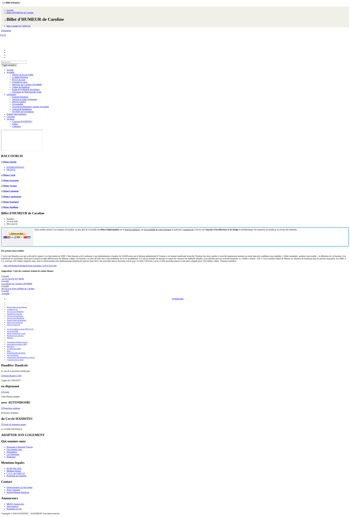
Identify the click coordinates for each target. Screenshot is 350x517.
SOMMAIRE (178, 299)
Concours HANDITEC (22, 121)
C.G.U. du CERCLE (16, 473)
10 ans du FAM (12, 331)
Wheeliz (10, 338)
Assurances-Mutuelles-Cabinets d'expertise (30, 107)
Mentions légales (14, 471)
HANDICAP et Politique (23, 111)
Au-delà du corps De (14, 314)
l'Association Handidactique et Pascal (21, 357)
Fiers (9, 351)
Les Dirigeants (13, 454)
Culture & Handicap (21, 87)
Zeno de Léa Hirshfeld (15, 312)
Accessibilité (17, 104)
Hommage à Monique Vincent (20, 447)
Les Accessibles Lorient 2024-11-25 (20, 329)
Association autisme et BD (17, 344)
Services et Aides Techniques (24, 99)
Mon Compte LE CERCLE (18, 26)
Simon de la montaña (15, 322)
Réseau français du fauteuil (17, 307)
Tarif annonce (12, 506)
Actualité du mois (19, 82)
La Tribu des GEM (14, 349)
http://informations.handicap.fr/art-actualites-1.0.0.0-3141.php (30, 266)
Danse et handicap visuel (16, 333)
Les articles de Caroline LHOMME (16, 284)
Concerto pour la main (15, 360)
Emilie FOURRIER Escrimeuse (26, 89)
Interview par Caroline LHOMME (27, 84)
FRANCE (11, 170)
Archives (10, 119)
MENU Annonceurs (15, 504)
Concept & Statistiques (22, 109)
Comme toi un (12, 309)
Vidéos (15, 124)
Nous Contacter (13, 490)
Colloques (16, 126)
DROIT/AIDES (19, 102)
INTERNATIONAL (15, 167)
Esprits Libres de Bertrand (16, 320)
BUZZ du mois (18, 80)
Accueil (10, 10)
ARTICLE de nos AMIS (22, 75)
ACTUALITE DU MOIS (12, 279)
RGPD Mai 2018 (14, 468)
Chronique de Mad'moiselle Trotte (26, 92)
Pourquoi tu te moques (15, 336)
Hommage (11, 457)
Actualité (10, 72)
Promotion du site (14, 509)
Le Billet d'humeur (20, 77)
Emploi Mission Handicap (18, 492)
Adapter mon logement (16, 114)
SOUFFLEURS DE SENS (16, 353)
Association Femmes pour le (17, 342)
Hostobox (10, 346)
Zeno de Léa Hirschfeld (15, 318)
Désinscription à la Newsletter (19, 487)
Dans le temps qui (13, 325)
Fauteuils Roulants (20, 97)
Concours (11, 116)
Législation (11, 94)
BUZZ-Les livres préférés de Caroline (17, 288)
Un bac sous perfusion (15, 316)
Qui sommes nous (14, 449)
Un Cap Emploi (12, 355)
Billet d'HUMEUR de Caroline (20, 12)
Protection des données (16, 476)
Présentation (12, 452)
